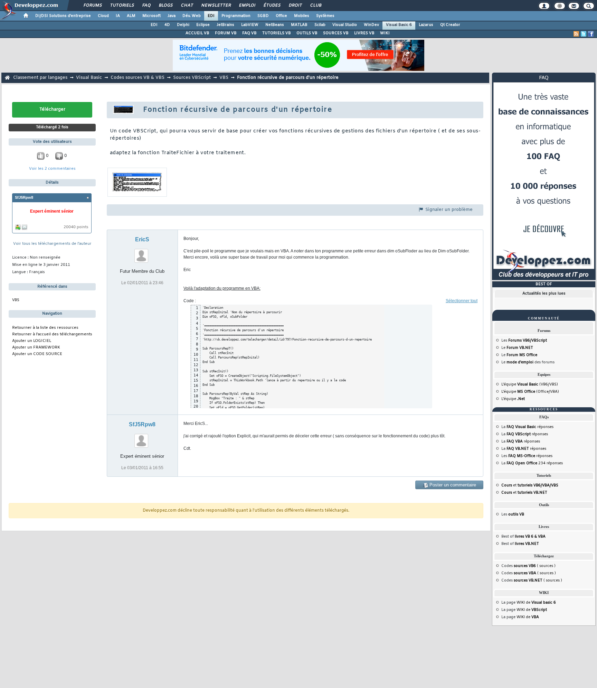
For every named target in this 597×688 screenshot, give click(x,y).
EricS (142, 239)
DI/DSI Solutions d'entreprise (63, 15)
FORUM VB (226, 33)
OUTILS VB (307, 33)
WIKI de (536, 602)
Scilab (319, 24)
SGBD (263, 15)
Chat (186, 5)
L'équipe (513, 399)
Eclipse (203, 24)
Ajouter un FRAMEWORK (36, 347)
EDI (211, 15)
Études (272, 5)
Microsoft (151, 15)
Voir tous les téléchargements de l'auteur (52, 244)
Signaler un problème (448, 210)
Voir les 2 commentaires (52, 168)
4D (167, 24)
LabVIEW (249, 24)
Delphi (183, 24)
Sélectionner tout (461, 300)
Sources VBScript (192, 78)
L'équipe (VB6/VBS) (529, 384)
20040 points (76, 227)
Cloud (103, 15)
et (529, 485)
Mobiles (301, 15)
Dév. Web (191, 15)
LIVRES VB (364, 33)
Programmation (235, 15)
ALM (131, 15)
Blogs (165, 5)
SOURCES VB (336, 33)
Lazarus (426, 24)
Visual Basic (89, 78)
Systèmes (325, 15)
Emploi (247, 5)
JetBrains (225, 24)
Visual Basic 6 (399, 24)
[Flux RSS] (576, 34)
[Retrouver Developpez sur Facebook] (591, 34)
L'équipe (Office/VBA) (530, 391)
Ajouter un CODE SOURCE (37, 354)
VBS (223, 78)
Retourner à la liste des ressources (45, 328)
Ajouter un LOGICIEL (31, 341)
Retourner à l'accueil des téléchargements (52, 334)
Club (315, 5)
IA (118, 15)
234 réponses (534, 463)
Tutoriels (121, 5)
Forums (92, 5)
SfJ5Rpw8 (24, 197)
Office (281, 15)
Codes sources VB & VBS (137, 78)
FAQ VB (249, 33)
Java (172, 15)
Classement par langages (40, 78)
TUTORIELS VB (276, 33)
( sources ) (535, 566)
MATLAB (299, 24)
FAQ (146, 5)
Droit (295, 5)
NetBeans (274, 24)
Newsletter (215, 5)
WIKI (385, 33)
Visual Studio (344, 24)
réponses (529, 427)
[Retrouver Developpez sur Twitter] (583, 34)
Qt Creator (450, 24)
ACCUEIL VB (197, 33)
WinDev (371, 24)
